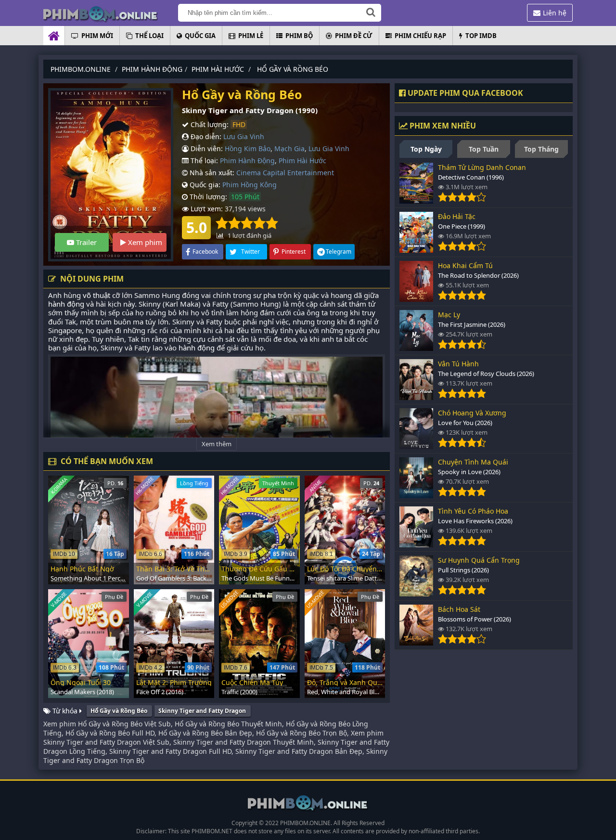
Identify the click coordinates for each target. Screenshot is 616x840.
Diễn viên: (206, 148)
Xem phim (144, 242)
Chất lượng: (209, 124)
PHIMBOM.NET (212, 831)
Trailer (85, 242)
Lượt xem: (206, 208)
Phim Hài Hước (302, 160)
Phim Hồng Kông (249, 184)
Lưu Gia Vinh (243, 136)
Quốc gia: (204, 184)
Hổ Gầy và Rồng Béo (118, 711)
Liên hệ (554, 12)
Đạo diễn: (205, 136)
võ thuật (96, 295)
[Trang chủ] (110, 13)
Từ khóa (65, 710)
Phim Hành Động (247, 160)
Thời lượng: (207, 196)
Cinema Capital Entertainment (285, 172)
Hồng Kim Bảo (247, 148)
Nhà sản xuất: (211, 172)
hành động (66, 304)
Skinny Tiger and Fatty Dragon (202, 711)
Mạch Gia (289, 148)
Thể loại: (203, 160)
